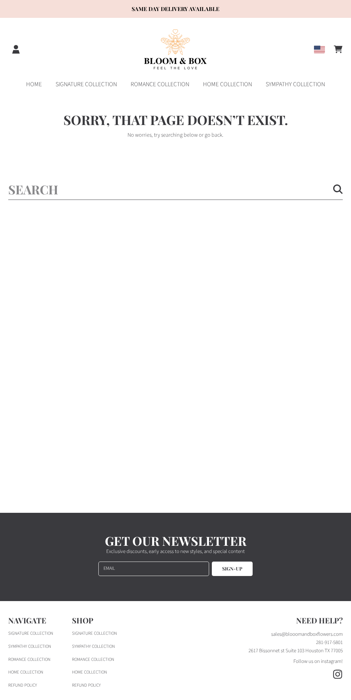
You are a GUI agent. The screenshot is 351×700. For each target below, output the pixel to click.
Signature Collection (30, 633)
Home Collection (25, 672)
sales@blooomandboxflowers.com (307, 634)
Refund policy (22, 685)
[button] (338, 49)
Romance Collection (29, 659)
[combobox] (175, 189)
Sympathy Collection (29, 646)
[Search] (338, 189)
